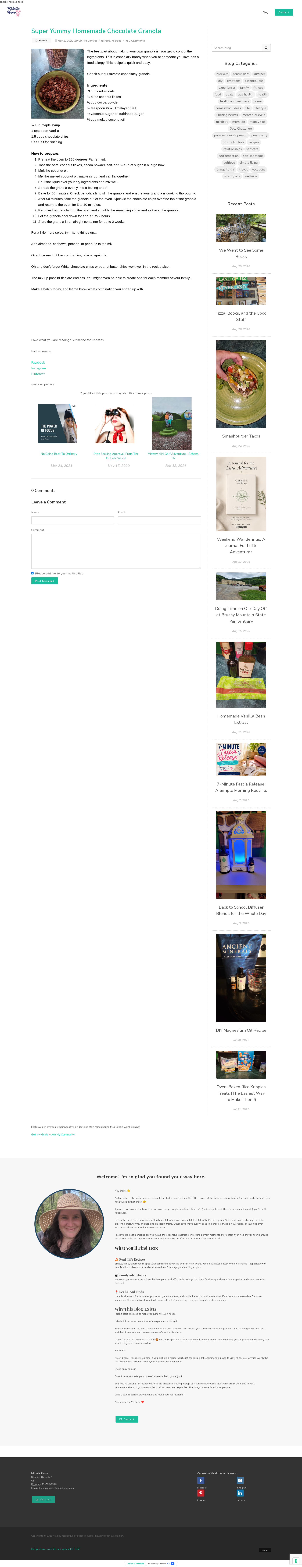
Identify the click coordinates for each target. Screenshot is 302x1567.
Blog (265, 12)
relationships (232, 149)
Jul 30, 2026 (241, 1040)
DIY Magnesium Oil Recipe (241, 1030)
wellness (251, 176)
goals (229, 94)
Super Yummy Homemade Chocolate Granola (96, 31)
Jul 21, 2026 (241, 1109)
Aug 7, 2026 (241, 800)
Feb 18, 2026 (175, 465)
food (107, 41)
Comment (37, 530)
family (244, 88)
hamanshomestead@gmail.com (56, 1488)
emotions (233, 81)
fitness (258, 88)
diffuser (259, 74)
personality (259, 135)
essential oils (254, 81)
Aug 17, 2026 (241, 562)
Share (42, 40)
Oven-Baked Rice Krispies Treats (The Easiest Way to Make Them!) (241, 1093)
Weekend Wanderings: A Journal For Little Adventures (241, 545)
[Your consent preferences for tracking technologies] (296, 1561)
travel (243, 169)
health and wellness (234, 101)
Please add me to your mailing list (59, 573)
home (258, 101)
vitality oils (232, 176)
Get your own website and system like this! (55, 1549)
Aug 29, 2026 (241, 266)
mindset (222, 122)
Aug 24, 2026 (241, 446)
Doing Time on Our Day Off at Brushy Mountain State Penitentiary (241, 615)
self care (252, 149)
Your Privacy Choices (157, 1563)
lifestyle (260, 108)
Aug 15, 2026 (241, 631)
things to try (225, 169)
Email (121, 512)
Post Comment (44, 581)
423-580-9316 (48, 1484)
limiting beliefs (227, 115)
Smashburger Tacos (241, 436)
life (247, 108)
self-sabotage (253, 156)
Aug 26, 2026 (241, 329)
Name (35, 512)
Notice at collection (136, 1563)
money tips (257, 122)
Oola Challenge (241, 128)
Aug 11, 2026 (241, 732)
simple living (249, 163)
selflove (229, 163)
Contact (128, 1419)
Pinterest (38, 374)
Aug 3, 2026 (241, 923)
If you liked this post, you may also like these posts (116, 393)
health (262, 94)
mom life (238, 122)
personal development (230, 135)
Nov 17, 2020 (119, 465)
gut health (245, 94)
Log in (265, 1550)
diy (220, 81)
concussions (241, 74)
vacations (258, 169)
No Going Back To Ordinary (59, 454)
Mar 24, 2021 (61, 465)
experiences (227, 88)
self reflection (229, 156)
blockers (222, 74)
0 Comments (137, 41)
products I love (233, 142)
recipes (116, 41)
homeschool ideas (228, 108)
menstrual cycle (253, 115)
